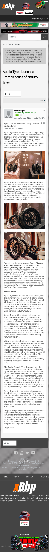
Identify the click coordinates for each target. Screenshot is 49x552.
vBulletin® (23, 461)
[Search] (44, 37)
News (17, 44)
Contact (30, 477)
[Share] (43, 118)
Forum (10, 44)
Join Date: (18, 118)
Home (5, 477)
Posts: (35, 118)
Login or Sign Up (39, 18)
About (17, 477)
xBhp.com (7, 546)
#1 (43, 123)
